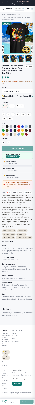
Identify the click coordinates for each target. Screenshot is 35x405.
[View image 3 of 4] (20, 58)
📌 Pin (8, 192)
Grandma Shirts (21, 234)
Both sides (20, 106)
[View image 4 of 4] (28, 58)
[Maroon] (30, 130)
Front (5, 106)
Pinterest (4, 365)
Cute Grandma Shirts (8, 237)
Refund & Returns (5, 377)
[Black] (7, 126)
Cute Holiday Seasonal (9, 234)
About (14, 333)
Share (14, 192)
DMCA (4, 383)
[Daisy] (22, 130)
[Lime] (22, 134)
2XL (23, 114)
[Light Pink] (7, 134)
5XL (10, 118)
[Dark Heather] (11, 134)
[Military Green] (7, 130)
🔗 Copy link (28, 192)
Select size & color (17, 148)
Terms (4, 373)
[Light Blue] (26, 126)
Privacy (4, 370)
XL (17, 114)
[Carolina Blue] (18, 134)
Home (3, 14)
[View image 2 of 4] (13, 58)
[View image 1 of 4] (5, 58)
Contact (14, 336)
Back (11, 106)
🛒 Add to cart (27, 402)
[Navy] (14, 126)
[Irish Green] (3, 130)
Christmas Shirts (22, 231)
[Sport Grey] (11, 126)
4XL (4, 118)
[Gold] (3, 134)
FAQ (3, 386)
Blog (13, 338)
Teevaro (9, 8)
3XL (29, 114)
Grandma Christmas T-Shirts (24, 237)
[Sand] (14, 134)
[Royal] (22, 126)
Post (20, 192)
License (4, 388)
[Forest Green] (14, 130)
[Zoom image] (17, 38)
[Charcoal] (30, 126)
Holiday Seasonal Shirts (13, 14)
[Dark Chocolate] (26, 130)
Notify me (17, 384)
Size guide (15, 341)
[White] (3, 126)
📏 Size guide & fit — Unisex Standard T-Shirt (16, 97)
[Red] (18, 126)
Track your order (17, 330)
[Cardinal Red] (26, 134)
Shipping (5, 380)
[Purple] (11, 130)
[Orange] (18, 130)
